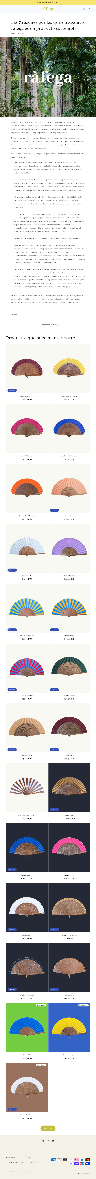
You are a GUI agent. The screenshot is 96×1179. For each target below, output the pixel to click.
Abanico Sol (69, 815)
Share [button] (16, 314)
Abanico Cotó (26, 935)
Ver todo (48, 1128)
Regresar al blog (50, 325)
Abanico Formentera (27, 636)
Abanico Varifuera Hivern (26, 815)
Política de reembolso (39, 1171)
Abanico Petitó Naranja (27, 516)
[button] (5, 9)
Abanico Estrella (26, 875)
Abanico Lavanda (69, 576)
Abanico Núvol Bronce (69, 935)
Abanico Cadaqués (27, 695)
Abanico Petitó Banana (69, 396)
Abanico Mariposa (69, 1055)
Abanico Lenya (69, 995)
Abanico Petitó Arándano (69, 456)
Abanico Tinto (69, 755)
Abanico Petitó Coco (27, 1115)
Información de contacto (83, 1173)
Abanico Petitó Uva (26, 396)
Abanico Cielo (26, 576)
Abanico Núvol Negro (27, 995)
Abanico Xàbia (69, 636)
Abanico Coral (69, 516)
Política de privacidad (54, 1171)
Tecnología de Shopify (23, 1171)
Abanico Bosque (69, 695)
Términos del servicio (70, 1171)
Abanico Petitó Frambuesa (27, 456)
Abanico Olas (26, 1055)
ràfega (14, 1171)
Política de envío (85, 1171)
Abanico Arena (27, 755)
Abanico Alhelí (69, 875)
